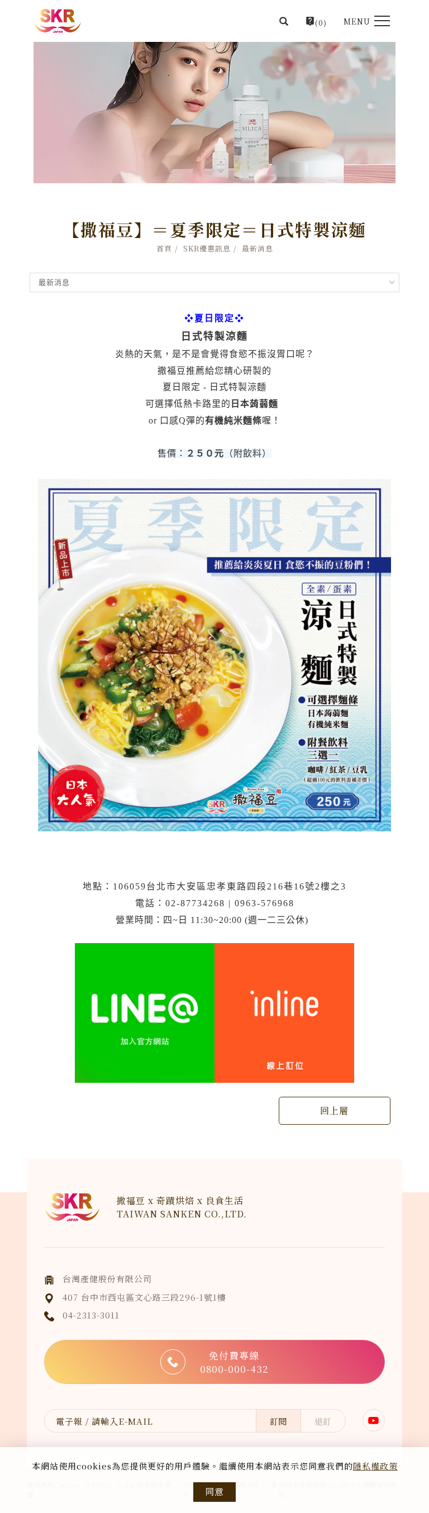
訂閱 (278, 1421)
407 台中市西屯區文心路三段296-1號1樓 (144, 1297)
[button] (284, 21)
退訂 (322, 1421)
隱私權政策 (375, 1466)
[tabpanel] (214, 112)
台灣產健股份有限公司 (107, 1278)
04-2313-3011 (91, 1315)
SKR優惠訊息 (207, 248)
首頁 (164, 248)
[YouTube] (374, 1420)
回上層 (334, 1110)
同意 (214, 1491)
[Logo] (58, 21)
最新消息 (257, 248)
